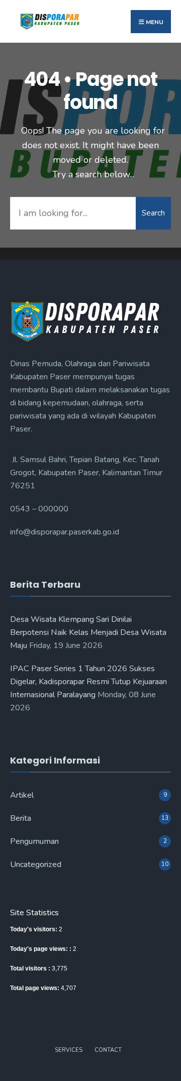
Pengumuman (34, 841)
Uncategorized (35, 864)
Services (68, 1050)
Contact (108, 1050)
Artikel (22, 795)
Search (153, 213)
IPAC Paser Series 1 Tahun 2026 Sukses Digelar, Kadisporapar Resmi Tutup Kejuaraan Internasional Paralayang (88, 681)
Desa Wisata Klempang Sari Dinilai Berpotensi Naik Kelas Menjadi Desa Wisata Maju (88, 632)
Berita (20, 818)
